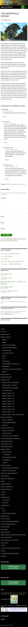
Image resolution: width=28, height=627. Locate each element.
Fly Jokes (3, 545)
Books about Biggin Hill (6, 489)
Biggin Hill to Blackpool (7, 486)
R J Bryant (3, 492)
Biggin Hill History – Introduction (10, 382)
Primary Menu (26, 7)
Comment (3, 198)
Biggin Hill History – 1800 (8, 393)
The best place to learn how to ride (9, 553)
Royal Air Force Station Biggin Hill (16, 261)
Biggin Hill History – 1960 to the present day (13, 414)
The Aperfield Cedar (7, 390)
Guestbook (3, 556)
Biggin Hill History (5, 379)
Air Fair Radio (7, 454)
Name (3, 216)
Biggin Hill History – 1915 (8, 403)
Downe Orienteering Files (7, 441)
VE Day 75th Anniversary (6, 277)
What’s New (3, 331)
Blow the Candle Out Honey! (9, 470)
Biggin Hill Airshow (6, 452)
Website (3, 228)
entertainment (5, 366)
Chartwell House (5, 505)
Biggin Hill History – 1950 (8, 411)
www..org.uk (5, 599)
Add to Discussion (5, 518)
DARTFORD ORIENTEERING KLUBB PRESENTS (10, 438)
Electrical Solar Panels (8, 430)
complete (4, 339)
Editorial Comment (5, 526)
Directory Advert (8, 256)
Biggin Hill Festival (5, 334)
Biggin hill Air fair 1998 (6, 417)
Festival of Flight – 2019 (6, 274)
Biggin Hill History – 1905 (8, 395)
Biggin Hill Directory (6, 337)
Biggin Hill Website (6, 7)
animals (4, 342)
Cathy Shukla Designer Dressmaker (9, 521)
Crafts (4, 510)
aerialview (4, 425)
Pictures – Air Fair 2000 (7, 419)
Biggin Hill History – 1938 (8, 409)
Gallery (3, 329)
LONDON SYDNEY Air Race (15, 264)
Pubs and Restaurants (6, 377)
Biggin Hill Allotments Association (9, 473)
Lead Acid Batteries (7, 433)
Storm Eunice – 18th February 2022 (9, 290)
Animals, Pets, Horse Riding (8, 345)
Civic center (5, 502)
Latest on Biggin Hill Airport (7, 287)
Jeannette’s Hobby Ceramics (9, 513)
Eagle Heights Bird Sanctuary (8, 524)
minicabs (4, 371)
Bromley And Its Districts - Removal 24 (16, 184)
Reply (5, 116)
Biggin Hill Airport (5, 449)
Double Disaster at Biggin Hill (9, 422)
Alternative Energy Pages (7, 427)
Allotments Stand (5, 476)
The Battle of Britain (6, 465)
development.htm (6, 460)
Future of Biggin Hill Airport (14, 253)
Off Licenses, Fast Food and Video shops (12, 369)
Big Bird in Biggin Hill (6, 484)
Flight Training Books (6, 537)
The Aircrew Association (7, 446)
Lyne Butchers (5, 500)
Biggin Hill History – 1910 (8, 398)
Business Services (5, 374)
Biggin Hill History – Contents (9, 385)
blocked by (14, 568)
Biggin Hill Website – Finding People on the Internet (13, 534)
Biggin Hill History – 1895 (8, 401)
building (4, 355)
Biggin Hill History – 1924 (8, 406)
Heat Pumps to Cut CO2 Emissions (10, 436)
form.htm (3, 550)
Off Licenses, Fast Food (7, 353)
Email (2, 222)
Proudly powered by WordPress (7, 625)
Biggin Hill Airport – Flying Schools (11, 363)
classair (4, 462)
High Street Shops (6, 350)
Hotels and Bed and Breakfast (9, 347)
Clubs (3, 358)
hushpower (6, 258)
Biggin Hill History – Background (10, 387)
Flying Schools (6, 361)
